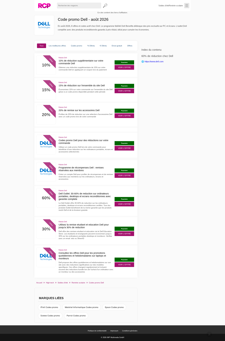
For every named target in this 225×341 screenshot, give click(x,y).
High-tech (50, 283)
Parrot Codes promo (76, 315)
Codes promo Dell (96, 283)
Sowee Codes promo (50, 315)
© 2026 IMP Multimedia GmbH (112, 337)
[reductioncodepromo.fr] (44, 5)
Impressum (114, 331)
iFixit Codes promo (49, 307)
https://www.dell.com (154, 61)
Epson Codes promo (114, 307)
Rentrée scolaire (176, 5)
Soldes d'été (163, 5)
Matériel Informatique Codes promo (81, 307)
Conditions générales (129, 331)
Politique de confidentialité (97, 331)
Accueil (39, 283)
